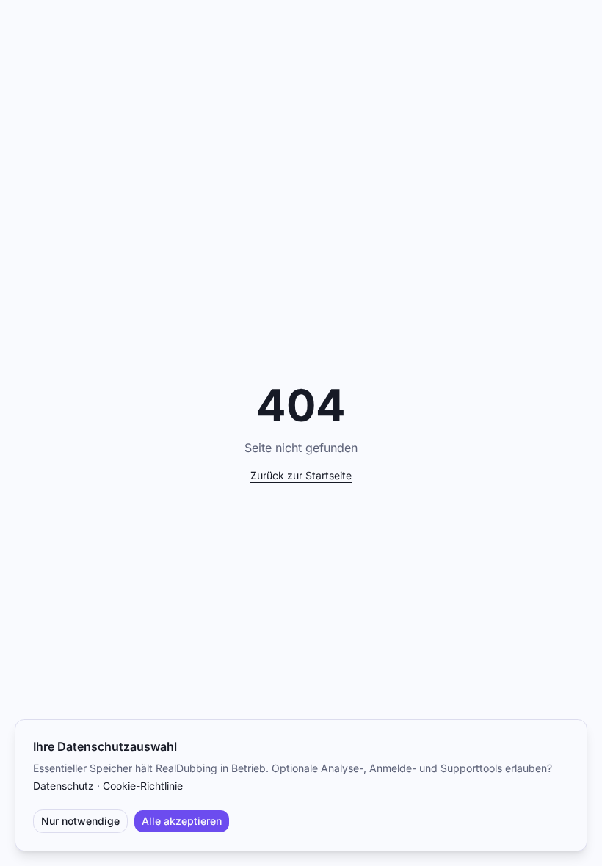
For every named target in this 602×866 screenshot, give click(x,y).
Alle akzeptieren (182, 821)
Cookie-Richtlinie (143, 785)
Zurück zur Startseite (301, 475)
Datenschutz (63, 785)
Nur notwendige (80, 821)
